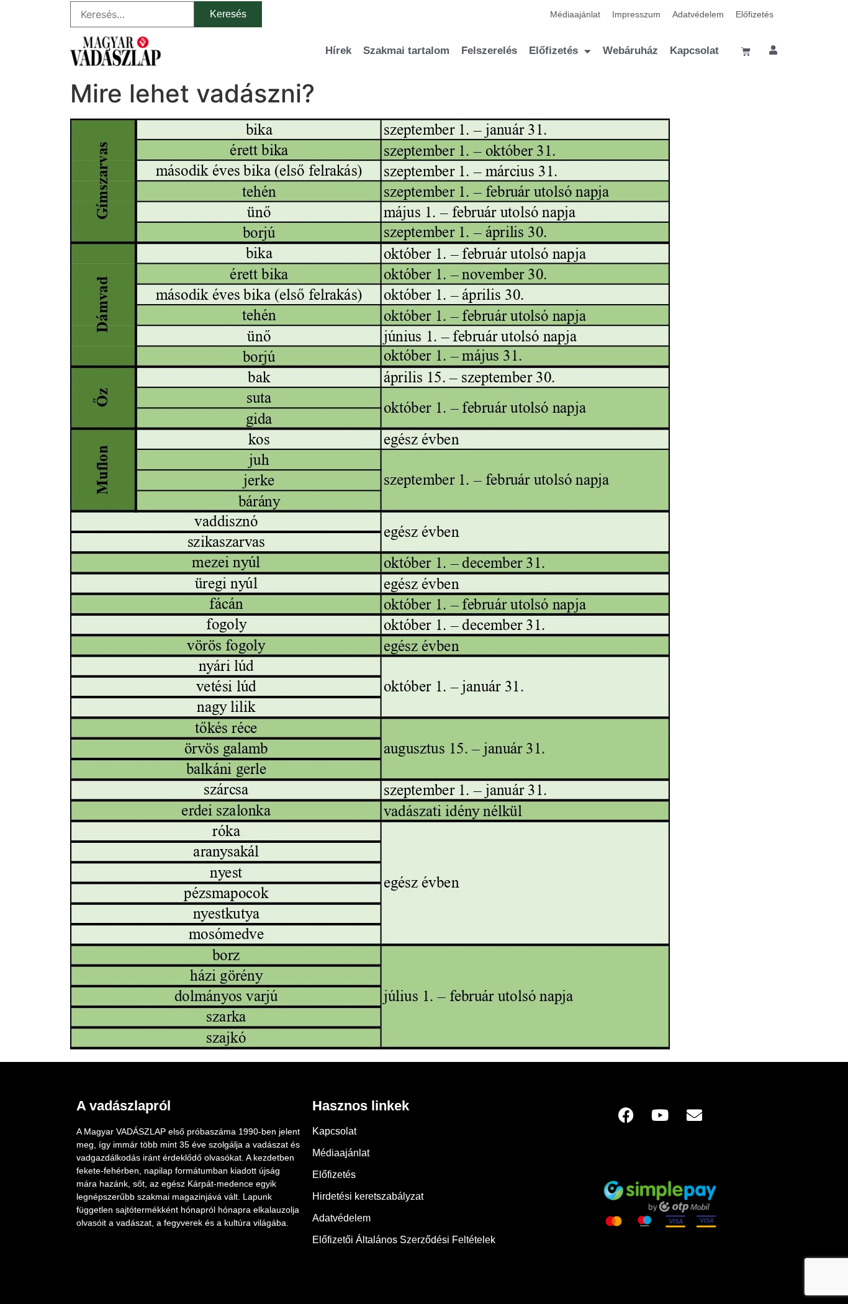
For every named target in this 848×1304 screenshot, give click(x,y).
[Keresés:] (132, 14)
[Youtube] (659, 1114)
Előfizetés (755, 14)
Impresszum (636, 14)
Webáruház (630, 50)
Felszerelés (489, 50)
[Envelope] (694, 1114)
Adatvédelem (698, 14)
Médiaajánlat (575, 14)
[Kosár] (745, 51)
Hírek (338, 50)
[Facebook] (625, 1114)
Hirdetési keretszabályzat (367, 1196)
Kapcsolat (694, 50)
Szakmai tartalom (406, 50)
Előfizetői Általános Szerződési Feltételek (403, 1239)
